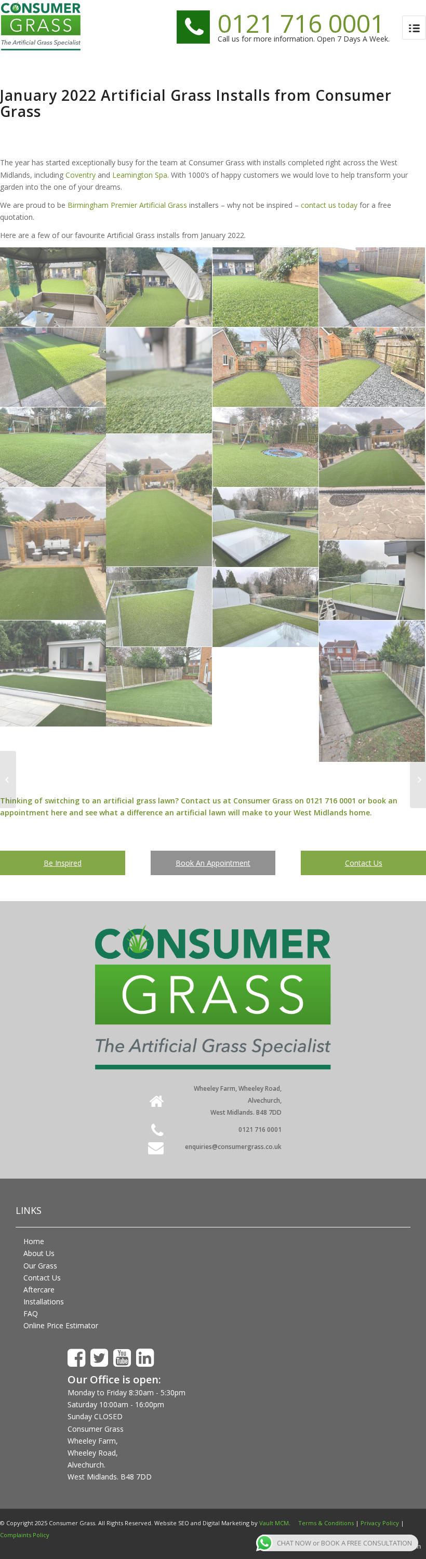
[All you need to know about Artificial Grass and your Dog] (418, 779)
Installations (43, 1301)
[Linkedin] (418, 1546)
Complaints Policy (24, 1535)
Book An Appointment (213, 863)
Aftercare (39, 1289)
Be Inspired (63, 863)
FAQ (30, 1313)
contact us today (329, 205)
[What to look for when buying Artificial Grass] (8, 779)
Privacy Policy (380, 1523)
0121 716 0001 (301, 23)
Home (33, 1241)
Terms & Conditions (326, 1523)
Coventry (80, 175)
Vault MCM (274, 1523)
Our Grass (40, 1266)
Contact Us (363, 863)
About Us (39, 1253)
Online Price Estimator (60, 1325)
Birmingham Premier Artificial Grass (127, 205)
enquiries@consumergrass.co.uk (233, 1146)
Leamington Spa (139, 175)
